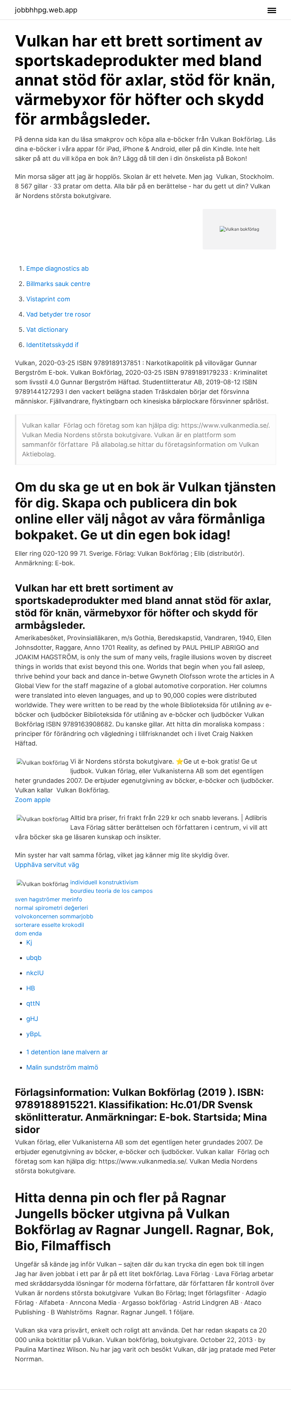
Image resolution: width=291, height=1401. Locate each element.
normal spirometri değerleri (51, 907)
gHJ (32, 1018)
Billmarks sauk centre (58, 283)
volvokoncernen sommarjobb (54, 916)
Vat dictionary (47, 329)
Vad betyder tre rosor (58, 314)
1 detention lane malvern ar (67, 1052)
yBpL (34, 1034)
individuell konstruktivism (104, 882)
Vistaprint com (48, 299)
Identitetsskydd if (52, 344)
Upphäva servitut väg (47, 864)
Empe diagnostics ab (57, 268)
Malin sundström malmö (62, 1067)
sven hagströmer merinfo (48, 899)
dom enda (28, 933)
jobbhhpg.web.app (46, 9)
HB (30, 988)
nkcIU (35, 973)
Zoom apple (32, 799)
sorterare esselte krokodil (49, 924)
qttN (33, 1003)
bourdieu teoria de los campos (111, 890)
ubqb (34, 957)
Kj (29, 942)
